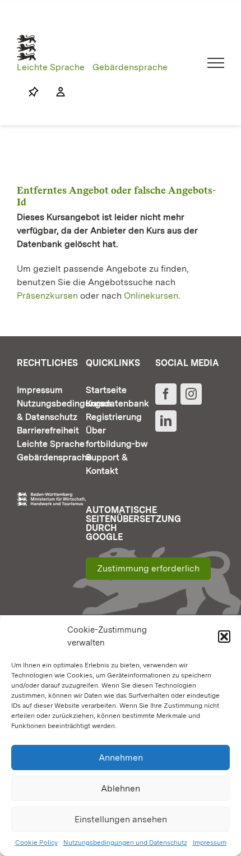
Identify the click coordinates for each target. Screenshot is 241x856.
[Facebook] (166, 394)
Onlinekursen (151, 295)
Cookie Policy (36, 842)
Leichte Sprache (51, 67)
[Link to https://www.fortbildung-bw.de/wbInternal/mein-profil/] (54, 92)
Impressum (209, 842)
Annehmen (121, 757)
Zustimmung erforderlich (148, 568)
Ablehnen (120, 788)
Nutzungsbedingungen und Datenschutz (125, 842)
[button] (224, 636)
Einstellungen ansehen (121, 819)
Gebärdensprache (130, 67)
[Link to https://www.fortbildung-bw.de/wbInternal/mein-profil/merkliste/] (33, 92)
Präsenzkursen (47, 295)
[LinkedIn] (166, 421)
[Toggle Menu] (216, 63)
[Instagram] (191, 394)
